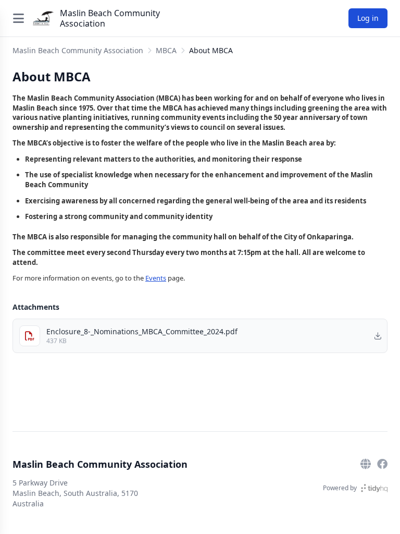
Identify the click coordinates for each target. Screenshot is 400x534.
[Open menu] (18, 18)
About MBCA (211, 50)
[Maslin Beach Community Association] (43, 18)
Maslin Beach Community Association (110, 18)
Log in (368, 18)
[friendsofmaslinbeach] (382, 464)
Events (155, 278)
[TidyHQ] (374, 488)
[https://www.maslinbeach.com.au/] (365, 464)
